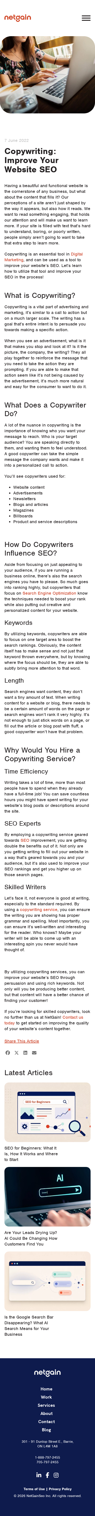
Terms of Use (34, 1489)
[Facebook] (7, 1053)
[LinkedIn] (25, 1053)
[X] (16, 1053)
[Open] (86, 18)
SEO (25, 840)
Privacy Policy (60, 1489)
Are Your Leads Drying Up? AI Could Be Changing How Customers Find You (30, 1238)
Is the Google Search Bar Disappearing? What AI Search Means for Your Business (28, 1325)
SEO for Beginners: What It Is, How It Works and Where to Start (31, 1153)
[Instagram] (56, 1475)
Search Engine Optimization (49, 593)
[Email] (34, 1053)
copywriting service (38, 909)
